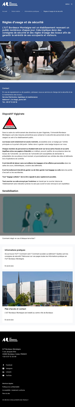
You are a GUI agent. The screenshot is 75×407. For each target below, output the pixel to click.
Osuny (25, 400)
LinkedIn (8, 372)
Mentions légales (7, 383)
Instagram (9, 368)
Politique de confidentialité (10, 387)
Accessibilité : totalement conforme (13, 390)
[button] (37, 60)
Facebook (9, 365)
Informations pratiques (15, 250)
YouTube (9, 375)
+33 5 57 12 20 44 (9, 357)
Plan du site (6, 393)
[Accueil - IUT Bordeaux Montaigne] (9, 4)
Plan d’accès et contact (15, 309)
